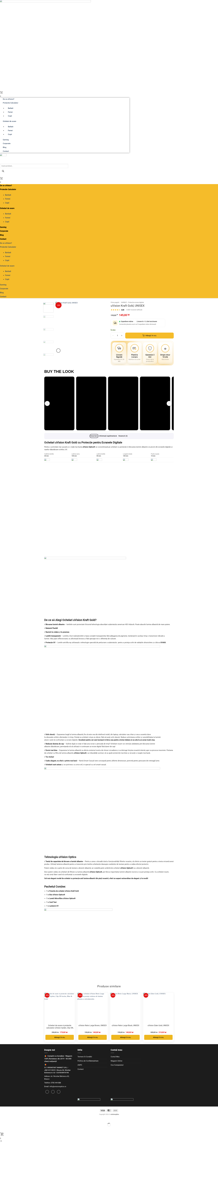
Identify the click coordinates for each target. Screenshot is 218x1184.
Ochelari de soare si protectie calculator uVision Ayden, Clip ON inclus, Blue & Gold (59, 1026)
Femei (10, 112)
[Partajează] (14, 1119)
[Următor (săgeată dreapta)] (8, 1128)
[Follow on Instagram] (53, 1092)
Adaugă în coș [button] (59, 1037)
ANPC (80, 1065)
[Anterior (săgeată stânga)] (2, 1128)
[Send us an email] (58, 1092)
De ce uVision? (8, 99)
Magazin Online (116, 1061)
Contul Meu (115, 1057)
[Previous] (59, 327)
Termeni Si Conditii (85, 1057)
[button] (58, 351)
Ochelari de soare (9, 121)
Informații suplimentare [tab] (108, 436)
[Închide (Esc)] (21, 1119)
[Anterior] (47, 403)
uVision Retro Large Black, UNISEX (125, 1025)
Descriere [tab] (94, 436)
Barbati (10, 108)
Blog (4, 147)
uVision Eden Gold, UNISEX (158, 1025)
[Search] (3, 172)
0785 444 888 (56, 1083)
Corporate (6, 143)
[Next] (103, 327)
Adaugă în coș (151, 336)
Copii (10, 116)
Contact (6, 151)
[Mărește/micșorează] (2, 1119)
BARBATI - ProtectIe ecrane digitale (132, 302)
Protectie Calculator (10, 103)
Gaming (6, 140)
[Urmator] (169, 403)
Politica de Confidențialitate (88, 1061)
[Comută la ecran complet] (8, 1119)
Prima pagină (115, 302)
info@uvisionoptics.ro (58, 1086)
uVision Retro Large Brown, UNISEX (92, 1025)
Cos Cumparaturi (117, 1065)
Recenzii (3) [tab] (123, 436)
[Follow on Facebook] (47, 1092)
